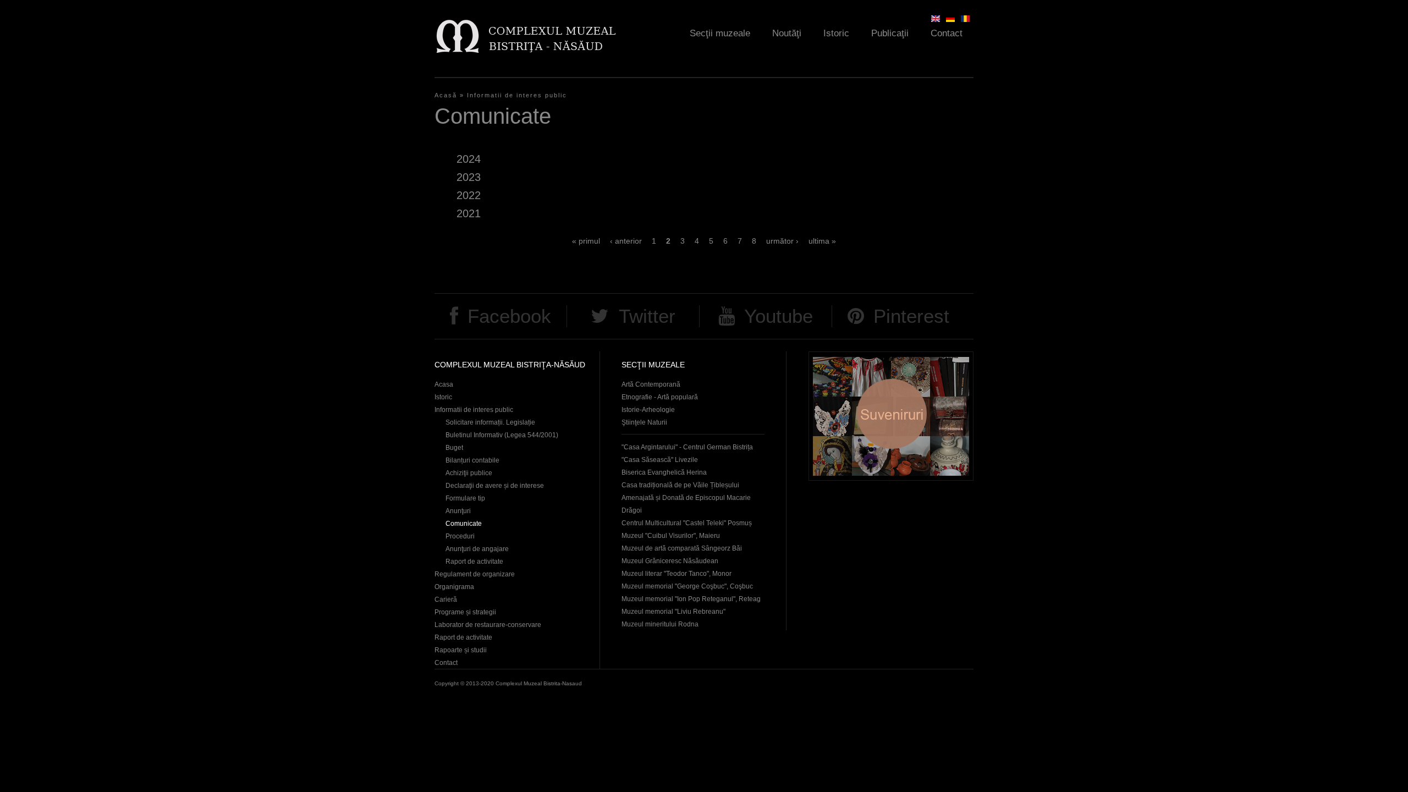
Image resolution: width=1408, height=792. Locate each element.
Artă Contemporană (651, 384)
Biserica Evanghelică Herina (664, 472)
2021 (469, 213)
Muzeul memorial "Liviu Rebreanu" (673, 611)
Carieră (446, 599)
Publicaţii (890, 33)
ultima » (822, 241)
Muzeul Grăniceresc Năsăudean (670, 561)
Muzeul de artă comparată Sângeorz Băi (682, 548)
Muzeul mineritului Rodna (660, 624)
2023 (469, 177)
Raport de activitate (474, 561)
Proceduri (460, 536)
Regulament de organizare (475, 574)
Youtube (778, 316)
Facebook (509, 316)
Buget (454, 448)
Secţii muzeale (720, 33)
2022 (469, 195)
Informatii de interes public (517, 95)
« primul (586, 241)
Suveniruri (891, 416)
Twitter (647, 316)
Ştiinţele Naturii (644, 422)
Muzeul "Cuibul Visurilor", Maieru (671, 536)
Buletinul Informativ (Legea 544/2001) (502, 435)
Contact (947, 33)
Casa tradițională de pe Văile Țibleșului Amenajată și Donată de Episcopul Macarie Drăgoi (686, 497)
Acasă (446, 95)
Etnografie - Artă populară (660, 397)
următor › (782, 241)
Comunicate (464, 523)
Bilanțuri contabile (472, 460)
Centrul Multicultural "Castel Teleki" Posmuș (687, 523)
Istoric (836, 33)
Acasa (444, 384)
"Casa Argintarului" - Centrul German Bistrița (687, 447)
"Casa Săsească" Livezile (660, 460)
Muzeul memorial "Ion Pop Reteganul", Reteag (691, 599)
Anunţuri (458, 511)
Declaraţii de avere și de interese (495, 486)
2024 (469, 159)
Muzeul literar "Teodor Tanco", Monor (677, 574)
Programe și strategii (465, 612)
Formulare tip (465, 498)
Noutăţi (786, 33)
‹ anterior (626, 241)
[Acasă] (526, 36)
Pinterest (911, 316)
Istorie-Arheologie (648, 410)
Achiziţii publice (469, 473)
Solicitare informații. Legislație (490, 422)
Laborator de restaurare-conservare (488, 625)
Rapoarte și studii (461, 650)
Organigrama (454, 587)
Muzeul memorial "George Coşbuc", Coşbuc (687, 586)
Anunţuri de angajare (477, 549)
